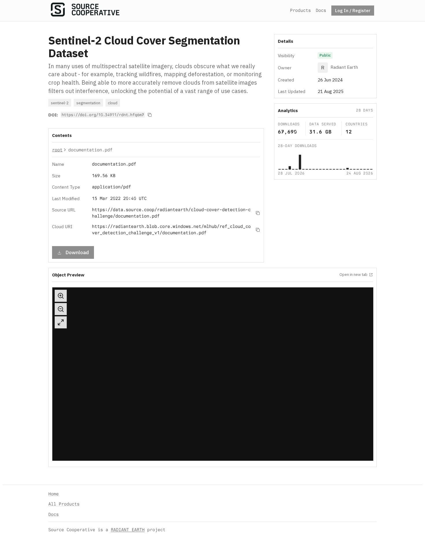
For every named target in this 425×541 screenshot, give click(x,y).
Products (300, 10)
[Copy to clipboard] (149, 114)
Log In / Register (352, 10)
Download (77, 252)
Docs (321, 10)
